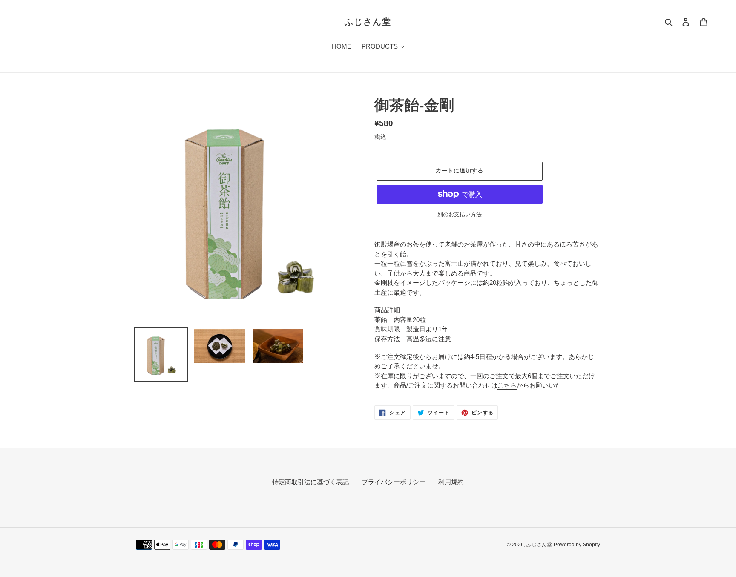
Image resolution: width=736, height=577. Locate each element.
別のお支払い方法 (459, 214)
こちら (507, 385)
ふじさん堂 (368, 21)
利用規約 (451, 481)
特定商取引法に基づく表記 (310, 481)
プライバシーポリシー (394, 481)
